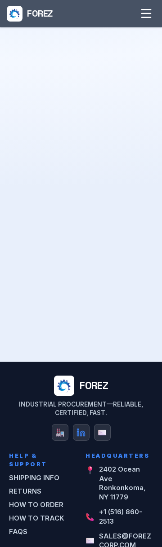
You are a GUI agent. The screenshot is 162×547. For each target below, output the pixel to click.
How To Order (36, 504)
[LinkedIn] (81, 432)
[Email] (102, 432)
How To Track (36, 518)
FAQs (18, 531)
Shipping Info (34, 477)
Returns (25, 491)
